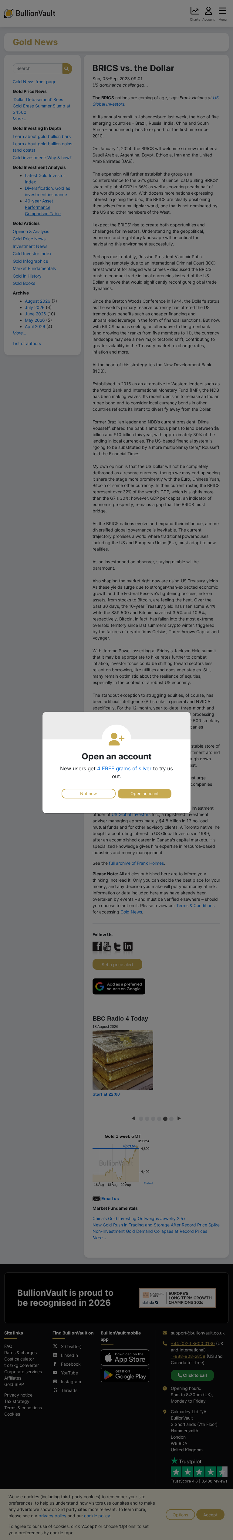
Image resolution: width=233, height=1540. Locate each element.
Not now (88, 793)
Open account (144, 793)
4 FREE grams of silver (124, 768)
